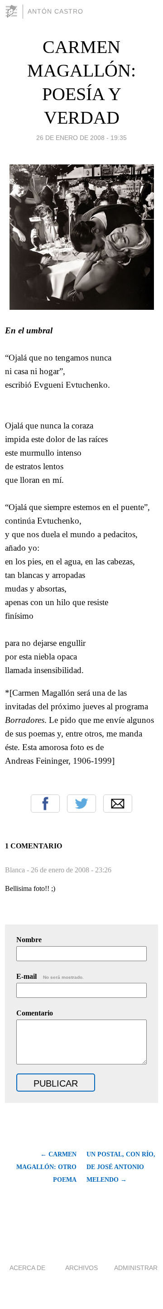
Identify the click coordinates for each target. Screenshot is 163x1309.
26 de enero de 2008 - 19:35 (81, 137)
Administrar (136, 1267)
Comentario (34, 1013)
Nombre (29, 939)
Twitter (81, 803)
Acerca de (27, 1267)
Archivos (81, 1267)
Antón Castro (55, 11)
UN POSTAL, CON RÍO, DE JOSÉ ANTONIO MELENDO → (120, 1167)
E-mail (50, 976)
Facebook (45, 803)
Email (117, 803)
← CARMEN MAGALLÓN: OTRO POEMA (46, 1167)
